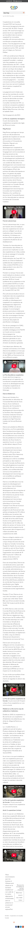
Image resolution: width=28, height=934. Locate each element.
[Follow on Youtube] (23, 927)
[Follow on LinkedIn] (21, 927)
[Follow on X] (18, 927)
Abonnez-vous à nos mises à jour (19, 896)
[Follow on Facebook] (16, 927)
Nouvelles (12, 16)
